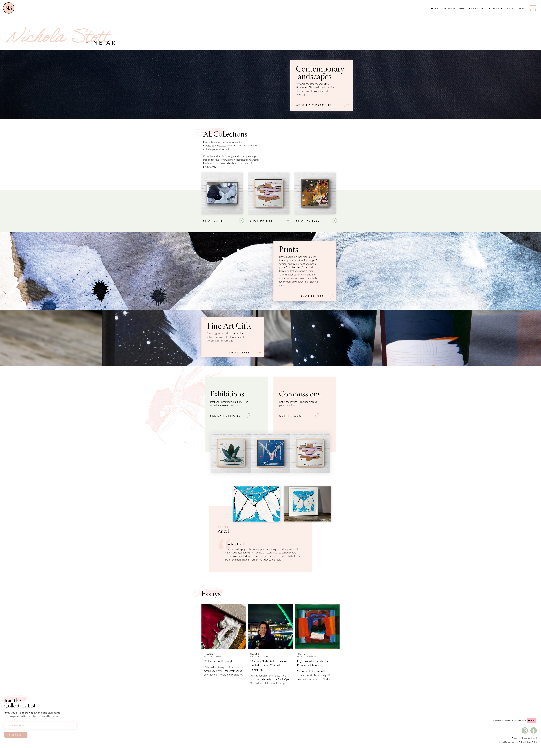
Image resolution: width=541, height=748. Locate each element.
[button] (533, 7)
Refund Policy (504, 742)
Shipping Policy (518, 742)
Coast (222, 145)
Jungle (210, 145)
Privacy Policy (531, 742)
